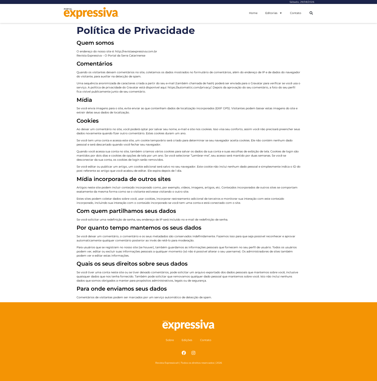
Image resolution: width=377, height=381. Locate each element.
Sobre (170, 340)
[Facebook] (183, 353)
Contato (295, 13)
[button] (311, 13)
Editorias (271, 13)
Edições (187, 340)
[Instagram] (193, 353)
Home (253, 13)
